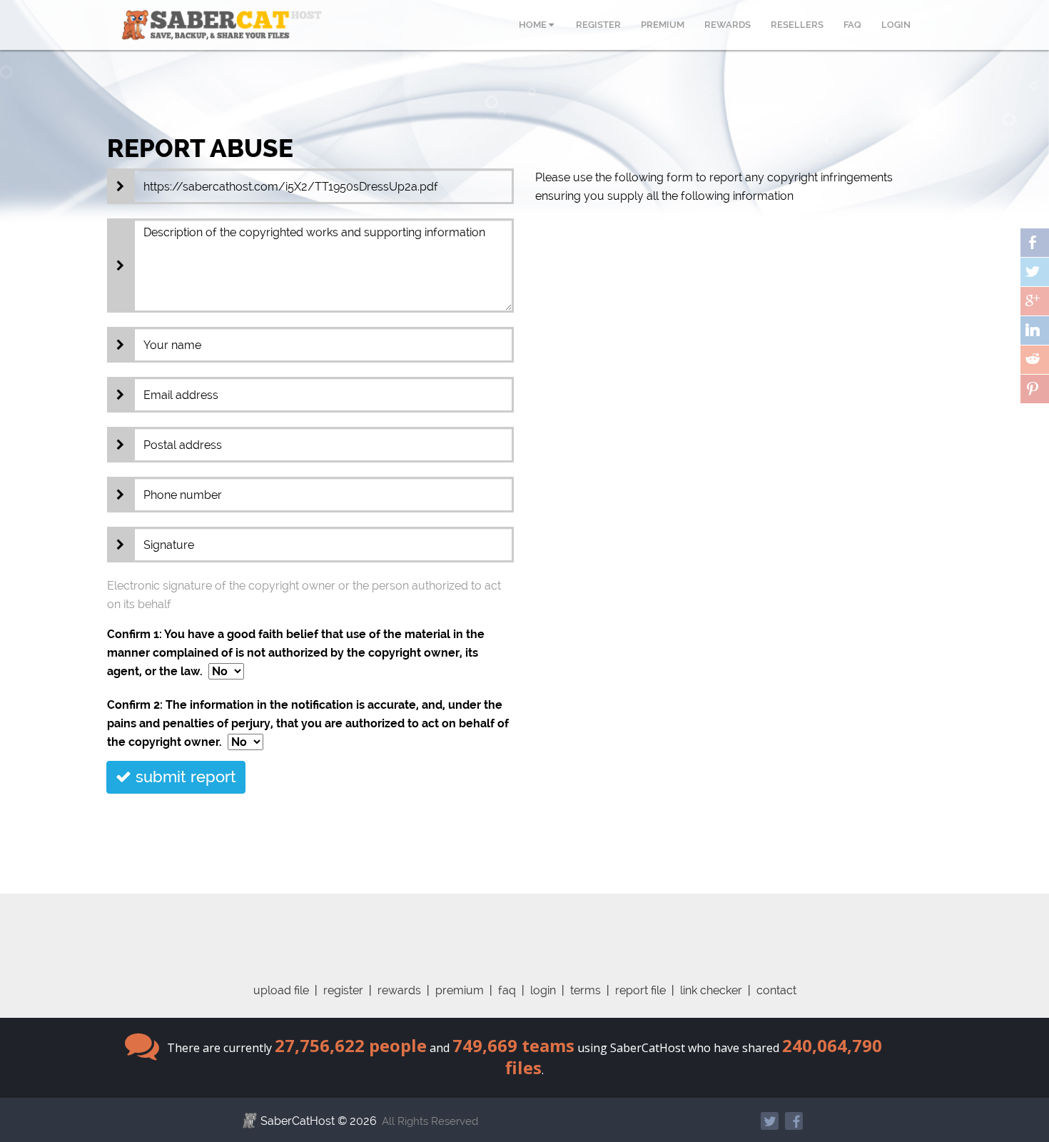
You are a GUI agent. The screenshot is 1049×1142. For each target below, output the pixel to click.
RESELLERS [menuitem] (797, 24)
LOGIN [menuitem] (896, 24)
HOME (534, 24)
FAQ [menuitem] (852, 24)
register (343, 990)
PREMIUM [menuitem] (662, 24)
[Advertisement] (524, 926)
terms (585, 990)
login (543, 990)
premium (459, 990)
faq (507, 990)
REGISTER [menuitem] (598, 24)
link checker (711, 990)
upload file (281, 990)
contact (776, 990)
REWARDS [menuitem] (727, 24)
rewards (399, 990)
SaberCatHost (297, 1121)
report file (640, 990)
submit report (183, 776)
